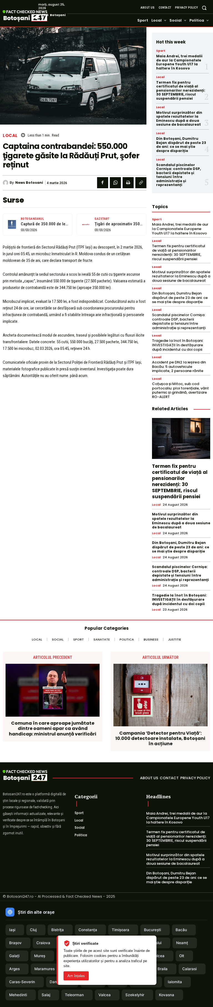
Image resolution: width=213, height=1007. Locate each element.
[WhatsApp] (115, 182)
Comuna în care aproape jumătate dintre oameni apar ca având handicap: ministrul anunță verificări (52, 729)
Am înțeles (76, 976)
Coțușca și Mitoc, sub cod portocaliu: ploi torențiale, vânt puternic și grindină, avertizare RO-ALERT (180, 390)
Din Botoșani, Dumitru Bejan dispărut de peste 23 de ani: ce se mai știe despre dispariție (181, 144)
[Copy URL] (140, 182)
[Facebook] (102, 182)
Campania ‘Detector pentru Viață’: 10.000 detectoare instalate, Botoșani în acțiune (160, 738)
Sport (160, 51)
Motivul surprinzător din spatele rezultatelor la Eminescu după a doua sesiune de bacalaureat (179, 118)
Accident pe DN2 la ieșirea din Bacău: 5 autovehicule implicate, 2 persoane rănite (179, 366)
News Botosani (29, 183)
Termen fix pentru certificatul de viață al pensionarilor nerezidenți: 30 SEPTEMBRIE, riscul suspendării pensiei (180, 90)
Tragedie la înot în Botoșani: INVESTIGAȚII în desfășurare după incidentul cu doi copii (177, 345)
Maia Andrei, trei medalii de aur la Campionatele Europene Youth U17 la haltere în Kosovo (179, 62)
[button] (204, 8)
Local (10, 135)
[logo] (33, 16)
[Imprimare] (128, 182)
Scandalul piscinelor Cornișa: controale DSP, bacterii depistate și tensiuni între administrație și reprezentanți (178, 174)
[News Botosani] (6, 182)
